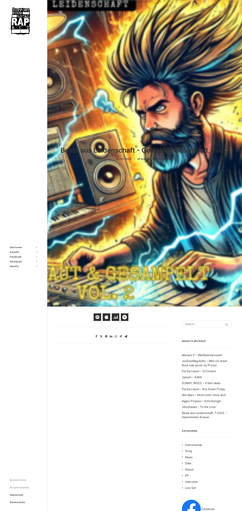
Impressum (16, 494)
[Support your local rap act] (23, 21)
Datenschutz (17, 502)
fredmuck (167, 159)
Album (145, 159)
